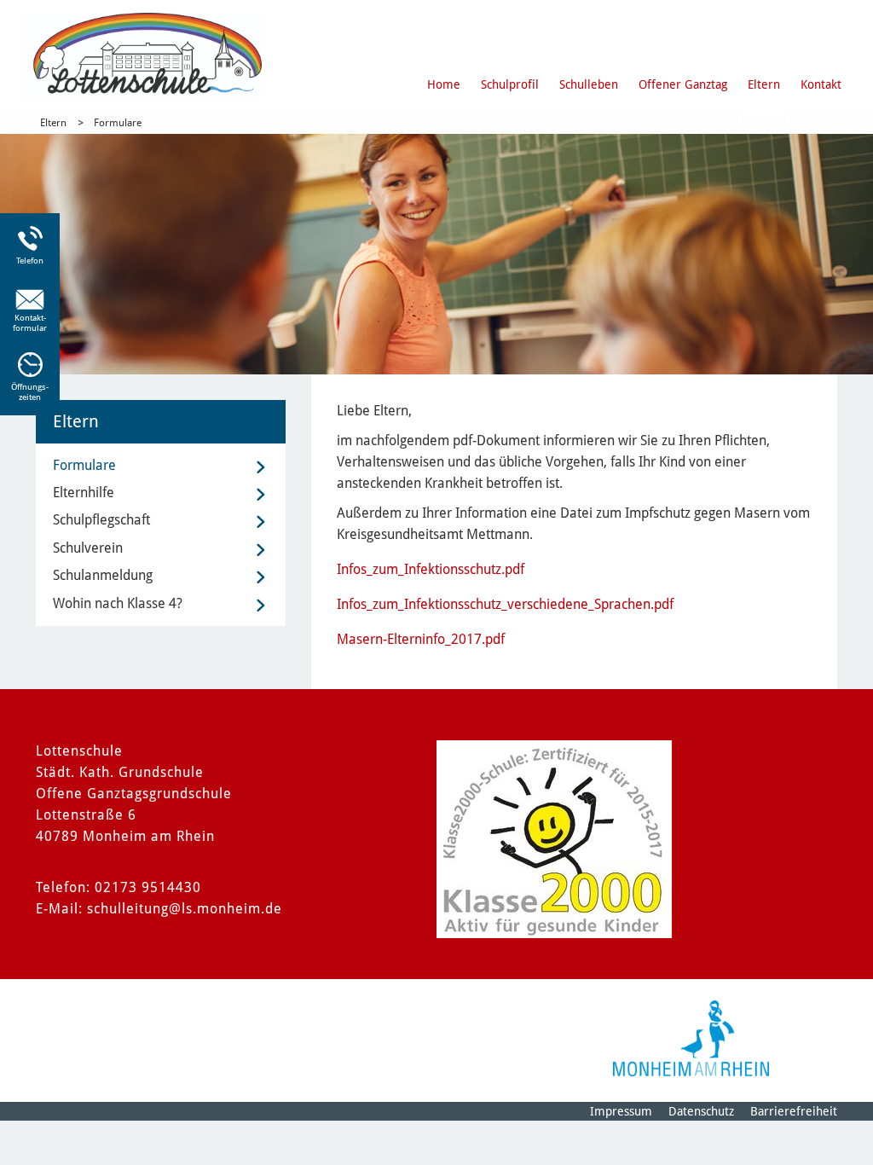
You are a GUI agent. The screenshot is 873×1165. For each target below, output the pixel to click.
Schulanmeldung (103, 575)
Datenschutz (701, 1111)
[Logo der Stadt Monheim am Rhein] (691, 1038)
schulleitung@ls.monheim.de (184, 909)
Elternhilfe (83, 492)
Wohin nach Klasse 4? (117, 603)
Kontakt (821, 84)
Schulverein (88, 548)
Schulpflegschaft (101, 520)
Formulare (118, 123)
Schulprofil (510, 84)
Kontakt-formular (30, 323)
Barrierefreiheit (793, 1111)
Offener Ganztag (683, 84)
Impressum (621, 1111)
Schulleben (588, 84)
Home (443, 84)
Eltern (764, 84)
